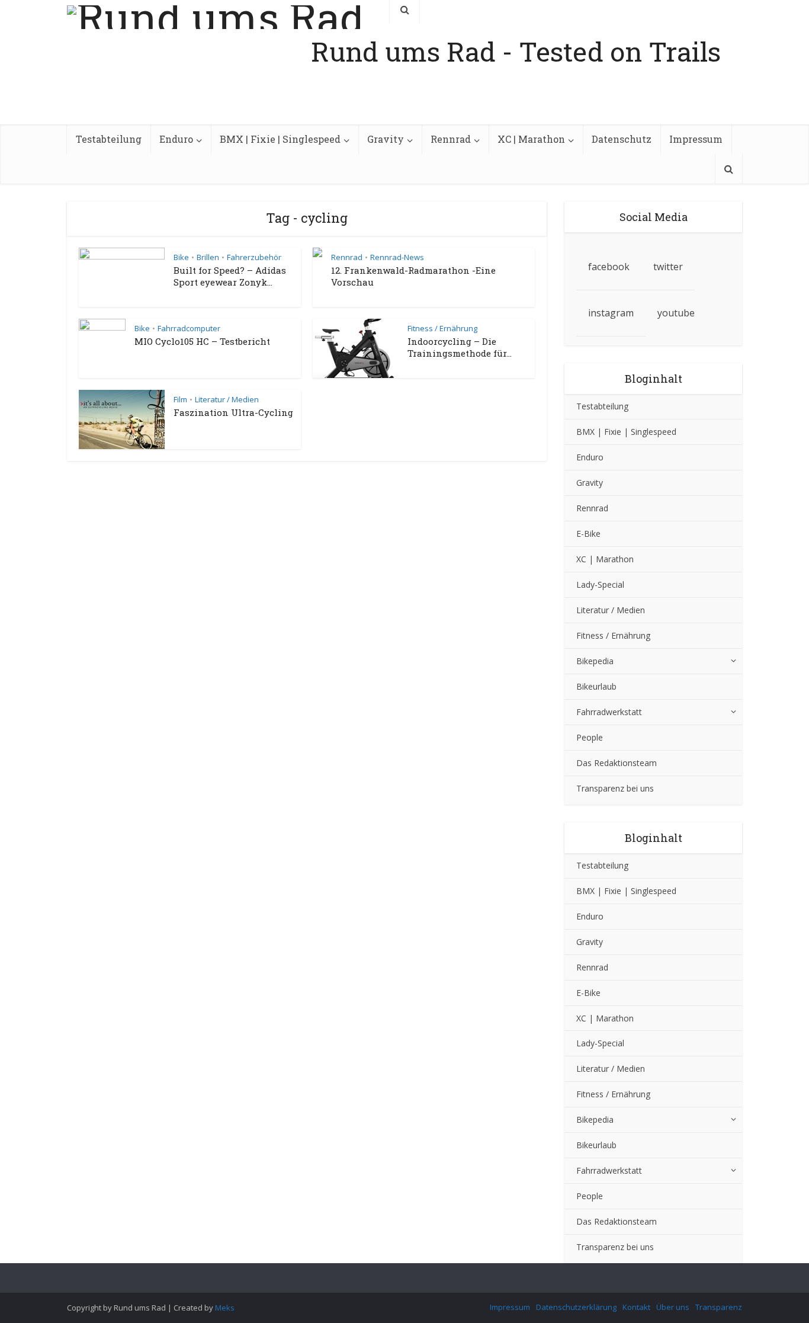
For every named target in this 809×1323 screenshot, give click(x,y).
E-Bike (588, 533)
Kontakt (636, 1307)
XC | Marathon (531, 139)
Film (180, 399)
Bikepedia (595, 661)
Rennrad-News (397, 257)
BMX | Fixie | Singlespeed (280, 139)
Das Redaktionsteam (616, 762)
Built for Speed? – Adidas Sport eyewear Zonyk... (230, 276)
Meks (225, 1307)
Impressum (696, 139)
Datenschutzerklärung (576, 1307)
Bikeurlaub (596, 686)
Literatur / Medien (227, 399)
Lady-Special (600, 584)
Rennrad (451, 139)
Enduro (176, 139)
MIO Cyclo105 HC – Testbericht (202, 341)
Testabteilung (109, 139)
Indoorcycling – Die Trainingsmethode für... (459, 347)
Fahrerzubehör (254, 257)
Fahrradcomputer (189, 328)
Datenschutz (621, 139)
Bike (181, 257)
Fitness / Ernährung (442, 328)
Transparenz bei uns (615, 788)
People (589, 737)
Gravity (385, 139)
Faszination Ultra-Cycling (233, 412)
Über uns (672, 1307)
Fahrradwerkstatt (609, 711)
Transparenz (718, 1307)
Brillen (208, 257)
